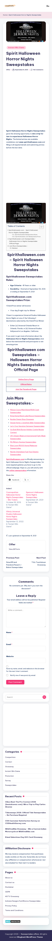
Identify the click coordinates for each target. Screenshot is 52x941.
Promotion (9, 776)
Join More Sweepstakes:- (18, 246)
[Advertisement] (26, 101)
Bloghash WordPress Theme (30, 937)
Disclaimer (9, 887)
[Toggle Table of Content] (40, 227)
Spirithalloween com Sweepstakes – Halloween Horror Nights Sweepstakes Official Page (23, 241)
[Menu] (47, 6)
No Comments (38, 70)
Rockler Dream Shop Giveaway (22, 419)
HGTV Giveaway (12, 896)
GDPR (7, 892)
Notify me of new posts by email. (23, 675)
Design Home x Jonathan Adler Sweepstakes (27, 423)
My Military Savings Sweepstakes (23, 442)
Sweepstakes (10, 785)
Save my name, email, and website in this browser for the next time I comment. (25, 670)
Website (10, 656)
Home (5, 15)
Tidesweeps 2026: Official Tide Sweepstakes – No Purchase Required (25, 813)
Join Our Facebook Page (26, 389)
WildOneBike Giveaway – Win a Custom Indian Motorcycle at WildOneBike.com (25, 830)
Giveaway (9, 766)
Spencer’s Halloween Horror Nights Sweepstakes (34, 494)
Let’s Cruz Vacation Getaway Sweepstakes (27, 426)
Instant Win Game (16, 48)
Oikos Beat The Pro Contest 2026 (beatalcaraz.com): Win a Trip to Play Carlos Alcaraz (25, 804)
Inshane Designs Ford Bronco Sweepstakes (23, 901)
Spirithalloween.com (15, 459)
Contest (8, 762)
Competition (10, 757)
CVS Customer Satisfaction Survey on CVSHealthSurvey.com (22, 822)
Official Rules (26, 384)
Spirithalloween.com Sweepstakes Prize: (28, 236)
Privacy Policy (11, 906)
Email (9, 644)
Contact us (9, 882)
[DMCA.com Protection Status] (12, 921)
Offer (12, 544)
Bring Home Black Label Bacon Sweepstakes (27, 416)
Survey (8, 780)
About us (8, 878)
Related (14, 248)
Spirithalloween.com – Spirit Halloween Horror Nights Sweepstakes (23, 231)
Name (9, 632)
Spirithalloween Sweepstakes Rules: (26, 234)
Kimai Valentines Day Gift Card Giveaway (23, 837)
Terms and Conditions (14, 910)
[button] (14, 549)
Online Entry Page (26, 379)
